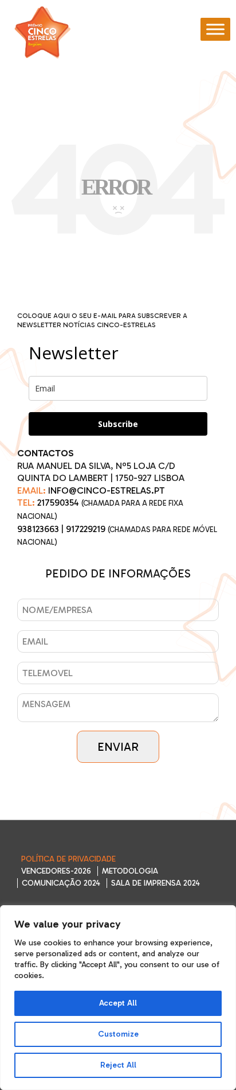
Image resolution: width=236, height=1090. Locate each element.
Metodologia (130, 871)
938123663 (38, 528)
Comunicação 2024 (61, 883)
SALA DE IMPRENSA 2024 (155, 883)
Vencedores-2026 (56, 871)
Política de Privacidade (68, 859)
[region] (118, 997)
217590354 (58, 502)
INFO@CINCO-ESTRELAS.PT (106, 490)
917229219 (85, 528)
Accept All (118, 1003)
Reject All (118, 1065)
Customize (118, 1034)
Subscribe (118, 423)
